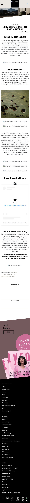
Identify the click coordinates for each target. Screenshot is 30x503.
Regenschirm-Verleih (8, 435)
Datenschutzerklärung (8, 405)
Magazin (4, 443)
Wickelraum (5, 452)
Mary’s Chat (5, 422)
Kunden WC (5, 454)
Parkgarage (5, 449)
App (3, 386)
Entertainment (6, 473)
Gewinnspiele (6, 389)
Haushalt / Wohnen (7, 479)
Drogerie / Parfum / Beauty (9, 468)
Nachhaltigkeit (6, 411)
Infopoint (4, 419)
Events (4, 392)
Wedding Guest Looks (8, 276)
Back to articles (24, 32)
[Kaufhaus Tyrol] (15, 4)
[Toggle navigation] (2, 4)
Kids (3, 482)
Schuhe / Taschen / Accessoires (11, 492)
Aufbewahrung (6, 433)
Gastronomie (6, 476)
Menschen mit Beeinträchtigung (11, 441)
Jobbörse (5, 397)
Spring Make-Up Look (8, 274)
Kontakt (4, 400)
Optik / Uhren (6, 490)
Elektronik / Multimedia (8, 471)
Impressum (5, 403)
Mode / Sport (6, 487)
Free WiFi (4, 430)
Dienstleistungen (7, 465)
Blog (3, 394)
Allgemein (15, 25)
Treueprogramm (6, 424)
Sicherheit (5, 427)
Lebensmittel (6, 484)
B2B (3, 408)
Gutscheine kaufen (7, 457)
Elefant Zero (5, 446)
